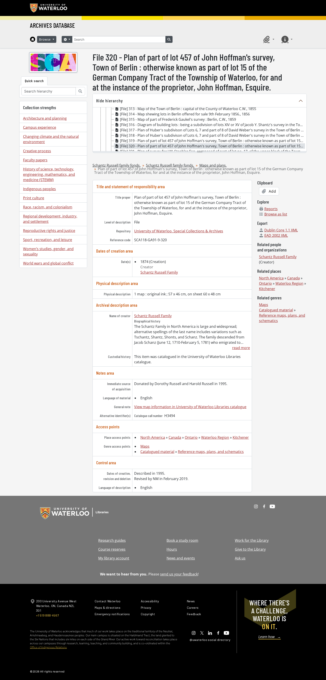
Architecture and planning (45, 118)
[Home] (32, 39)
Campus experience (39, 127)
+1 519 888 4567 (47, 615)
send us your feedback (179, 574)
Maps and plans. (213, 165)
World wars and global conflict (48, 263)
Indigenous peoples (39, 188)
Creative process (37, 150)
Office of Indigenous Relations (48, 647)
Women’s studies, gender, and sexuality (48, 251)
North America (152, 437)
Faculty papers (35, 160)
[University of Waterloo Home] (49, 8)
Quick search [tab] (34, 81)
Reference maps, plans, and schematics (211, 451)
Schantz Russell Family (159, 272)
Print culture (33, 198)
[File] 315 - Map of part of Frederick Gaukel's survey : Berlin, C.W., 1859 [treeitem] (178, 119)
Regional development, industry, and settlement (50, 219)
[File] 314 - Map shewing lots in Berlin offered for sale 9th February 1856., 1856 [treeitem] (185, 114)
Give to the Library (250, 549)
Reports (271, 208)
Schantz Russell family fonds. (116, 165)
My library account (113, 558)
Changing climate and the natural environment (51, 139)
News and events (181, 558)
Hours (172, 549)
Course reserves (112, 549)
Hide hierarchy (109, 100)
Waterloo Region (215, 437)
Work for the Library (252, 540)
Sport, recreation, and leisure (47, 239)
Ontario (191, 437)
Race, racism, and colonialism (47, 207)
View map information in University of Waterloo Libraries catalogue (190, 406)
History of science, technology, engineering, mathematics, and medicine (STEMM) (49, 174)
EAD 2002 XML (276, 235)
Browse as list (275, 214)
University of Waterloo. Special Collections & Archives (178, 231)
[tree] (199, 129)
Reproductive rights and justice (49, 230)
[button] (268, 39)
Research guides (112, 540)
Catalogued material (157, 451)
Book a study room (182, 540)
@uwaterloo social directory (210, 640)
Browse (45, 39)
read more (241, 347)
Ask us (240, 558)
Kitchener (241, 437)
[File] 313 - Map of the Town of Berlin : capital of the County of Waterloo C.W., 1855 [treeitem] (188, 108)
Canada (175, 437)
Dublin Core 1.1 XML (281, 230)
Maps (144, 446)
